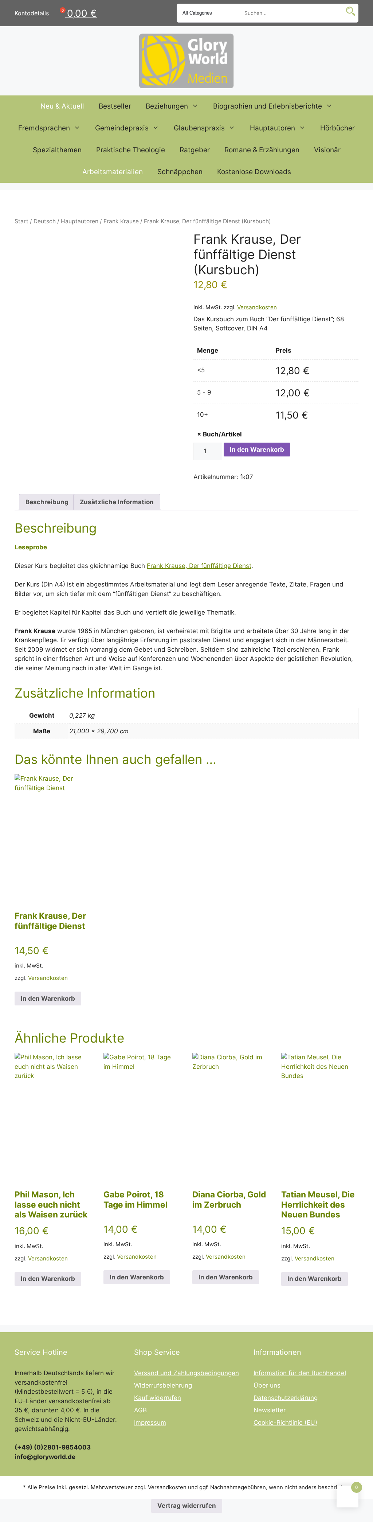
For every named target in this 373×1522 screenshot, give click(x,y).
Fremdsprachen (44, 128)
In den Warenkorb (257, 449)
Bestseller (115, 106)
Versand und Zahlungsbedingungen (186, 1373)
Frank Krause (121, 221)
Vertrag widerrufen (186, 1505)
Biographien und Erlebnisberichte (267, 106)
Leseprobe (31, 547)
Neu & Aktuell (62, 106)
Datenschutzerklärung (286, 1397)
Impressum (150, 1422)
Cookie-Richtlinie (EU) (285, 1422)
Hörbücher (337, 128)
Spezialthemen (57, 150)
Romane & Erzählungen (261, 150)
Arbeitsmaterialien (112, 172)
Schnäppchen (180, 172)
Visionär (327, 150)
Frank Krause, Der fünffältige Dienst (199, 565)
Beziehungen (167, 106)
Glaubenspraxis (199, 128)
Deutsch (45, 221)
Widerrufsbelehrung (163, 1385)
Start (21, 221)
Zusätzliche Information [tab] (117, 502)
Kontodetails (32, 13)
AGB (140, 1410)
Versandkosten (257, 307)
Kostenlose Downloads (254, 172)
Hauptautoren (272, 128)
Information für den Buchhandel (300, 1373)
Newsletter (270, 1410)
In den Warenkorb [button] (48, 998)
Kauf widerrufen (157, 1397)
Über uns (267, 1385)
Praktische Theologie (130, 150)
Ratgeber (195, 150)
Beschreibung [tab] (46, 502)
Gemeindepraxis (122, 128)
